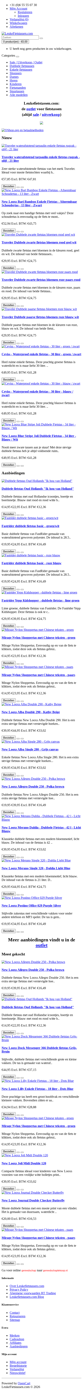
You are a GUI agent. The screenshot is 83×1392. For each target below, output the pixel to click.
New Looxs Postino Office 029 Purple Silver (31, 905)
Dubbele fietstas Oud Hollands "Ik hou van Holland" (38, 488)
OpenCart (24, 1383)
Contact (15, 1312)
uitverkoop (51, 114)
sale (36, 114)
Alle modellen (19, 95)
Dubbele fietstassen (22, 66)
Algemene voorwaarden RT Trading (33, 1293)
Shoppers (16, 73)
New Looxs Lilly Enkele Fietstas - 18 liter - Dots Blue (37, 1089)
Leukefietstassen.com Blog (27, 1296)
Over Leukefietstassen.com (27, 1286)
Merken (15, 1335)
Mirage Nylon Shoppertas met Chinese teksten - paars (38, 675)
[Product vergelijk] (22, 187)
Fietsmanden (18, 87)
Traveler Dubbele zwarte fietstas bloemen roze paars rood (41, 279)
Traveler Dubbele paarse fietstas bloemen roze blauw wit (40, 317)
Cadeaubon (17, 1339)
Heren (14, 80)
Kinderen (16, 84)
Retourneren (17, 1316)
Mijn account (18, 1362)
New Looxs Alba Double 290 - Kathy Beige (31, 712)
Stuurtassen (17, 91)
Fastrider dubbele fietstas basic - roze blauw (31, 563)
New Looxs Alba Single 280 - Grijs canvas (30, 749)
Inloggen (23, 15)
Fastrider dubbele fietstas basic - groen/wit (30, 526)
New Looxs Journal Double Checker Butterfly (33, 1200)
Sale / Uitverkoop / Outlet (26, 62)
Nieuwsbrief (17, 1373)
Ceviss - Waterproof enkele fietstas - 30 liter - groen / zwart (41, 354)
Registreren (25, 12)
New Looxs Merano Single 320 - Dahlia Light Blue (36, 868)
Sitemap (15, 1320)
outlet (31, 109)
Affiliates (15, 1342)
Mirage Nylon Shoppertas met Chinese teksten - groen (38, 637)
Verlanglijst (17, 1369)
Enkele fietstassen (21, 69)
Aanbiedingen (19, 1346)
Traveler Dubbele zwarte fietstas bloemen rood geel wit (39, 242)
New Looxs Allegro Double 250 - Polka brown (33, 786)
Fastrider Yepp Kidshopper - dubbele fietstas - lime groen (40, 600)
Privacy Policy (19, 1289)
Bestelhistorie (18, 1365)
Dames (14, 76)
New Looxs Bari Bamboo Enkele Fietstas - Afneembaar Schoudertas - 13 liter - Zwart (39, 203)
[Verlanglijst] (18, 187)
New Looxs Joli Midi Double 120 (24, 1163)
